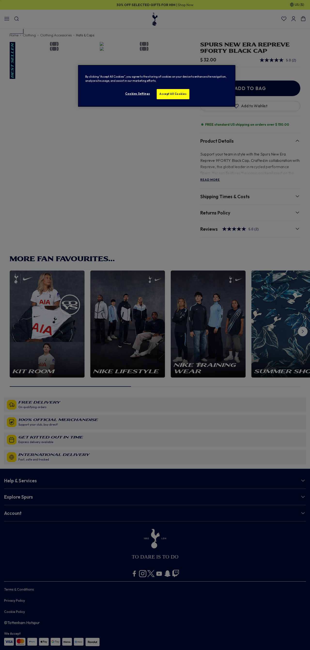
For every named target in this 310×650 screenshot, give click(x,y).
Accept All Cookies (172, 94)
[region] (156, 86)
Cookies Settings (137, 93)
